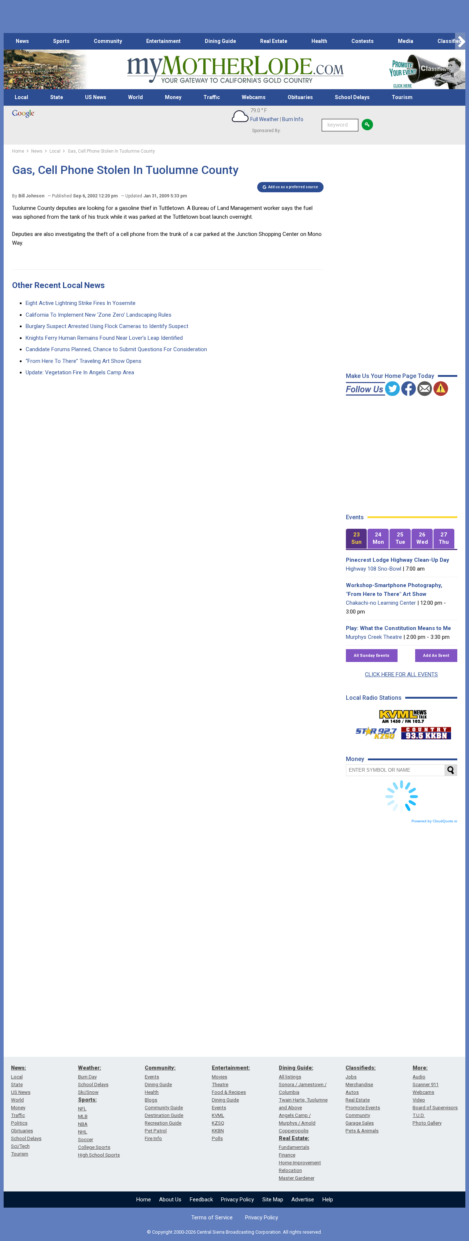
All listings (290, 1077)
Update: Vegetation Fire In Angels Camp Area (80, 372)
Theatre (220, 1084)
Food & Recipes (229, 1092)
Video (419, 1100)
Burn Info (292, 119)
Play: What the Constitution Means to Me (398, 628)
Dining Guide (220, 41)
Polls (217, 1138)
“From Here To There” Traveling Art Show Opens (83, 361)
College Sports (94, 1147)
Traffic (211, 97)
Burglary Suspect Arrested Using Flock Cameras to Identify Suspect (107, 326)
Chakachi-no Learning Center (381, 603)
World (135, 97)
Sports (61, 41)
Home (143, 1199)
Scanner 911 (426, 1084)
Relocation (290, 1170)
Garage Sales (360, 1123)
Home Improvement (300, 1162)
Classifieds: (361, 1068)
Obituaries (300, 97)
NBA (83, 1124)
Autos (352, 1092)
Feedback (201, 1199)
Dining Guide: (296, 1068)
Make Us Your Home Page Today (390, 375)
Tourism (402, 97)
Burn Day (87, 1077)
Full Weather (264, 119)
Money (173, 97)
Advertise (302, 1199)
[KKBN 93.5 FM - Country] (426, 731)
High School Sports (99, 1155)
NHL (82, 1132)
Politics (19, 1123)
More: (420, 1068)
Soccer (85, 1139)
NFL (82, 1108)
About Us (170, 1199)
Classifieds (451, 41)
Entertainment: (231, 1068)
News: (18, 1068)
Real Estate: (294, 1138)
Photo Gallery (427, 1123)
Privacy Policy (237, 1199)
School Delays (352, 97)
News (22, 41)
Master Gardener (296, 1178)
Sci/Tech (20, 1146)
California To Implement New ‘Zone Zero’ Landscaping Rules (98, 315)
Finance (287, 1155)
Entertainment (163, 41)
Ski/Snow (88, 1092)
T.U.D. (419, 1115)
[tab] (356, 539)
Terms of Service (212, 1217)
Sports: (87, 1099)
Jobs (351, 1077)
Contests (362, 41)
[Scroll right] (460, 41)
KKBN (218, 1130)
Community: (160, 1068)
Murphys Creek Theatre (374, 637)
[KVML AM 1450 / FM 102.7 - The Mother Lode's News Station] (403, 714)
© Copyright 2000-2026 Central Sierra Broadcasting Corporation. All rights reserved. (234, 1232)
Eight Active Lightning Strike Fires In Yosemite (81, 303)
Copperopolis (294, 1130)
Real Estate (273, 41)
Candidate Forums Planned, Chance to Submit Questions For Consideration (116, 349)
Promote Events (363, 1107)
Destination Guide (164, 1115)
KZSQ (218, 1123)
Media (405, 41)
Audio (419, 1077)
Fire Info (153, 1138)
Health (319, 41)
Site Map (272, 1199)
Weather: (89, 1068)
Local (21, 97)
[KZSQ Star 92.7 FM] (373, 731)
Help (327, 1199)
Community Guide (164, 1107)
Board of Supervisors (435, 1107)
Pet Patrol (156, 1130)
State (56, 97)
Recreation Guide (163, 1123)
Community (108, 41)
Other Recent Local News (58, 285)
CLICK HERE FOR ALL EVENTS (401, 674)
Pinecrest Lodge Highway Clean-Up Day (397, 560)
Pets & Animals (362, 1130)
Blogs (151, 1100)
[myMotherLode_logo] (235, 69)
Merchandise (359, 1084)
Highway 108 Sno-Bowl (373, 568)
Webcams (254, 97)
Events (152, 1077)
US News (95, 97)
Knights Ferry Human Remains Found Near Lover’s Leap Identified (104, 338)
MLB (83, 1116)
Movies (219, 1077)
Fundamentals (294, 1147)
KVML (218, 1115)
